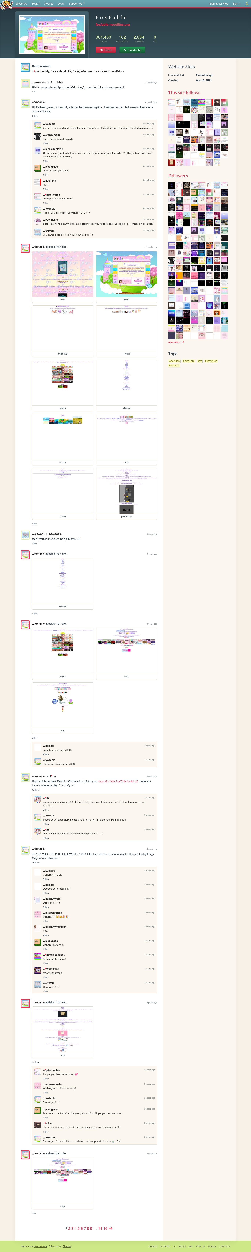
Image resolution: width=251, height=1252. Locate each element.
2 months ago (151, 82)
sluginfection (83, 71)
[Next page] (110, 1228)
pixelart (174, 365)
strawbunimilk (62, 71)
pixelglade (51, 166)
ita (54, 776)
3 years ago (152, 533)
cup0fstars (117, 71)
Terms (212, 1246)
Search (35, 3)
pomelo (49, 745)
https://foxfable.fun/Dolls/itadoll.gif (118, 781)
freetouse (211, 361)
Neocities (26, 1246)
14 (100, 1228)
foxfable (58, 82)
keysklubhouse (55, 955)
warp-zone (52, 969)
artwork (50, 230)
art (200, 361)
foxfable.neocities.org (113, 24)
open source (40, 1246)
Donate (165, 1246)
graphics (174, 361)
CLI (174, 1246)
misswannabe (53, 912)
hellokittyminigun (55, 926)
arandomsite (52, 135)
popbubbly (42, 71)
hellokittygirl (53, 898)
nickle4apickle (54, 149)
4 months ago (151, 102)
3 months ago (149, 219)
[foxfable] (25, 67)
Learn (61, 3)
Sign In (237, 3)
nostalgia (188, 361)
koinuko (50, 870)
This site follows (184, 92)
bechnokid (51, 219)
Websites (21, 3)
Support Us (76, 3)
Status (200, 1246)
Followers (178, 175)
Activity (48, 3)
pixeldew (40, 82)
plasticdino (53, 194)
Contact (224, 1246)
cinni (49, 1123)
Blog (182, 1246)
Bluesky (67, 1246)
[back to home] (6, 5)
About (153, 1246)
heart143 (50, 180)
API (191, 1246)
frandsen (101, 71)
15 (105, 1228)
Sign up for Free (218, 3)
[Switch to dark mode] (247, 3)
